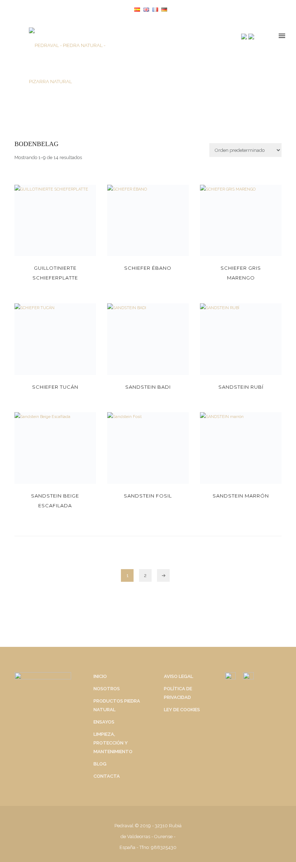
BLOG (99, 764)
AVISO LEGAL (178, 676)
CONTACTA (106, 776)
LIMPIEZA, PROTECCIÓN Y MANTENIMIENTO (112, 742)
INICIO (100, 676)
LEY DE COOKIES (182, 709)
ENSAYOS (103, 722)
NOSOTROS (106, 688)
